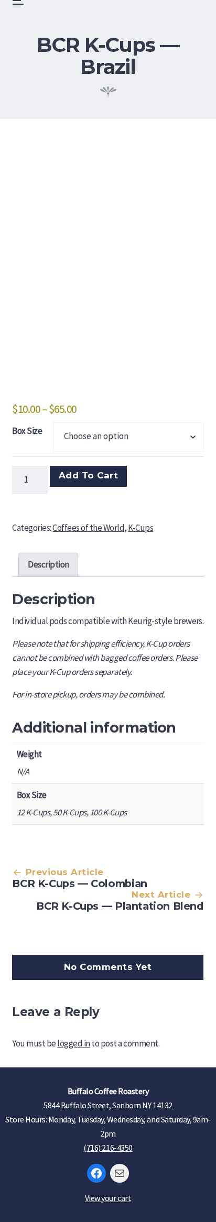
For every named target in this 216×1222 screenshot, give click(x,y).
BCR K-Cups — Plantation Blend (120, 906)
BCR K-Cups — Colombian (79, 883)
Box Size (27, 431)
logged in (73, 1043)
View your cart (108, 1198)
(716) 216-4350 (107, 1147)
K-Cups (140, 527)
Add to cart (88, 475)
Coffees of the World (88, 527)
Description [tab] (48, 564)
